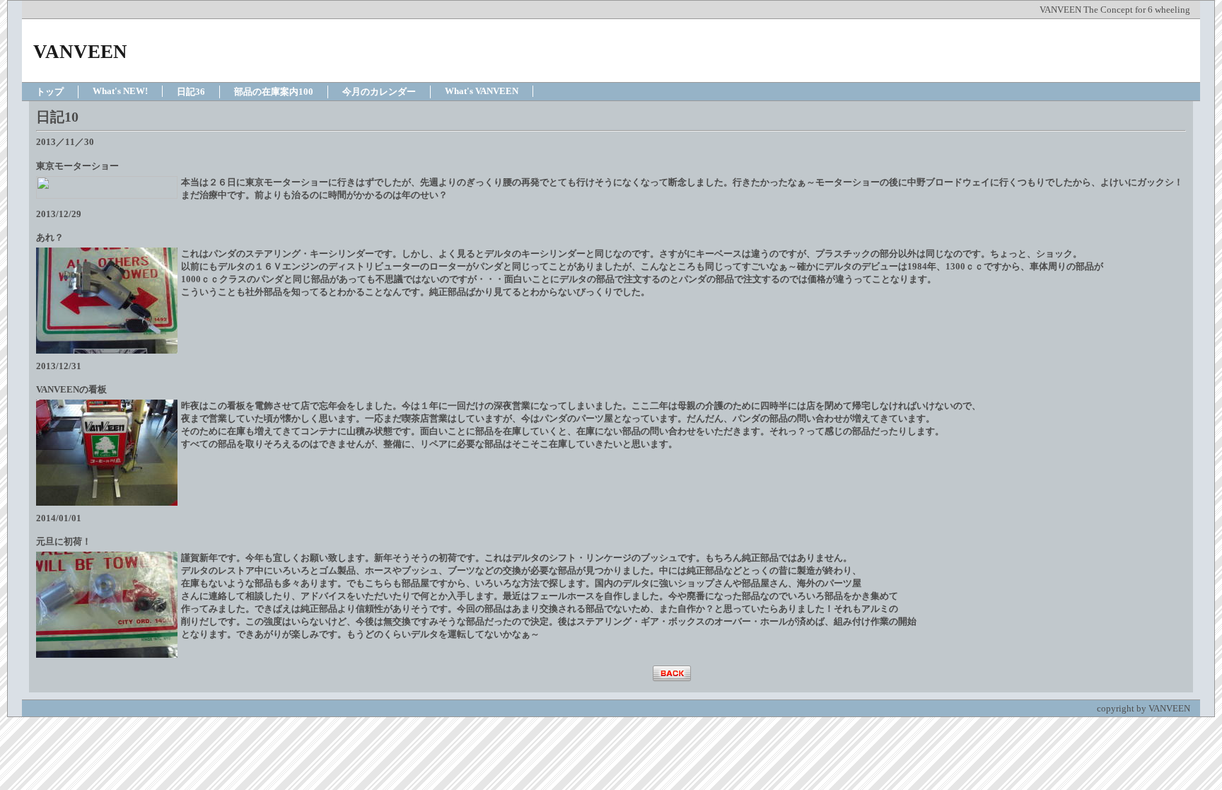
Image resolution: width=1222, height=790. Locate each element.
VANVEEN (80, 51)
